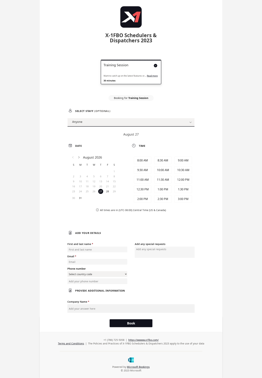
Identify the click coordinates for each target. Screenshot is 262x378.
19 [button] (94, 186)
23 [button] (73, 191)
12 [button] (94, 181)
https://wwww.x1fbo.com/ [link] (143, 340)
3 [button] (80, 176)
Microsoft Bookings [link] (138, 367)
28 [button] (107, 191)
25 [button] (87, 191)
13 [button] (100, 181)
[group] (162, 180)
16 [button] (73, 186)
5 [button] (94, 176)
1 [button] (114, 171)
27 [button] (100, 191)
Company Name (77, 301)
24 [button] (80, 191)
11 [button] (87, 181)
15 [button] (114, 181)
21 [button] (107, 186)
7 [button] (107, 176)
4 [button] (87, 176)
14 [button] (107, 181)
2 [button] (73, 176)
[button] (73, 157)
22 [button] (114, 186)
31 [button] (80, 198)
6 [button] (100, 176)
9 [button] (73, 181)
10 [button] (80, 181)
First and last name (79, 244)
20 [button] (100, 186)
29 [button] (114, 191)
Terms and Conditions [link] (71, 343)
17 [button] (80, 186)
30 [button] (73, 198)
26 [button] (94, 191)
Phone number (76, 268)
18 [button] (87, 186)
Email (70, 256)
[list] (131, 75)
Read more (152, 76)
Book (131, 323)
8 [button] (114, 176)
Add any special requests (150, 244)
